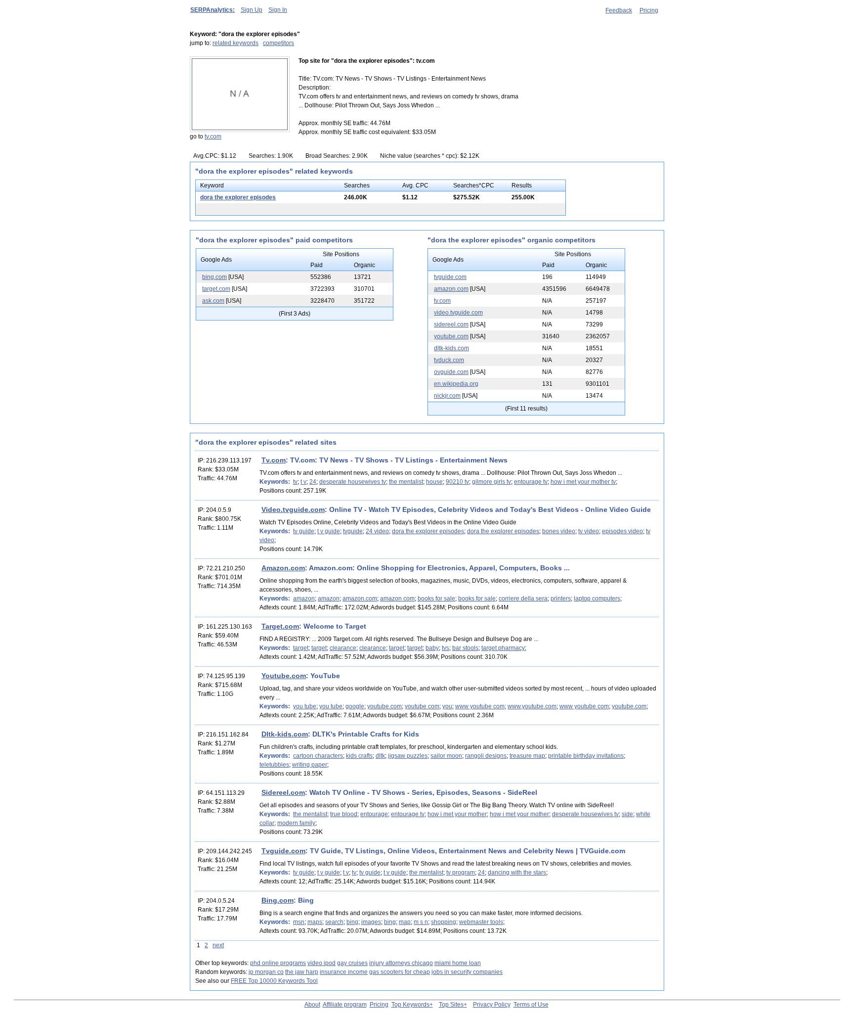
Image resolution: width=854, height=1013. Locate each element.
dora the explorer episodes (238, 197)
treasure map (527, 755)
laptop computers (597, 598)
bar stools (465, 648)
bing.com (214, 277)
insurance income (344, 971)
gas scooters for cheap (399, 971)
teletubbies (274, 764)
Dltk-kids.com (284, 734)
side (627, 814)
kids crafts (359, 755)
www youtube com (480, 706)
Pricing (649, 10)
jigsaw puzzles (407, 755)
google (354, 706)
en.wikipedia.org (456, 383)
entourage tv (531, 481)
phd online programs (278, 963)
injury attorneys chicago (401, 963)
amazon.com (451, 288)
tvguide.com (450, 277)
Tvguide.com (283, 851)
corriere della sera (523, 598)
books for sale (436, 598)
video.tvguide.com (458, 312)
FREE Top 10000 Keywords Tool (274, 980)
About (312, 1004)
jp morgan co (266, 971)
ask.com (213, 300)
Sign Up (251, 9)
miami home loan (457, 963)
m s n (421, 922)
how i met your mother (457, 814)
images (371, 922)
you (447, 706)
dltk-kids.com (451, 348)
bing (352, 922)
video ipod (321, 963)
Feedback (618, 10)
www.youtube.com (532, 706)
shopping (443, 922)
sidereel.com (451, 324)
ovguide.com (451, 371)
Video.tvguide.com (293, 509)
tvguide (353, 531)
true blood (343, 814)
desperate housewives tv (352, 481)
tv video (588, 531)
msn (298, 922)
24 (312, 481)
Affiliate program (345, 1004)
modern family (296, 823)
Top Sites (451, 1004)
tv (295, 481)
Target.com (280, 626)
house (434, 481)
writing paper (309, 764)
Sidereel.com (283, 792)
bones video (558, 531)
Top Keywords (410, 1004)
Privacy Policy (492, 1004)
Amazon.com (283, 568)
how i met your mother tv (583, 481)
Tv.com (273, 460)
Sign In (277, 9)
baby (432, 648)
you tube (304, 706)
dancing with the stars (517, 872)
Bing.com (277, 900)
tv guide (303, 531)
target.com (216, 288)
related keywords (235, 43)
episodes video (622, 531)
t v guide (328, 531)
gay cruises (352, 963)
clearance (343, 648)
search (334, 922)
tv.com (213, 136)
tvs (445, 648)
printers (561, 598)
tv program (460, 872)
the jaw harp (301, 971)
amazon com (397, 598)
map (405, 922)
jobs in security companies (467, 971)
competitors (278, 43)
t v (303, 481)
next (218, 945)
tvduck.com (449, 360)
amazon (304, 598)
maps (314, 922)
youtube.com (451, 336)
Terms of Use (531, 1004)
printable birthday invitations (586, 755)
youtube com (422, 706)
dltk (380, 755)
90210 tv (457, 481)
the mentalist (406, 481)
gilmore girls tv (491, 481)
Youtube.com (283, 676)
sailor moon (446, 755)
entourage (374, 814)
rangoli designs (486, 755)
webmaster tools (481, 922)
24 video (377, 531)
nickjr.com (447, 395)
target (300, 648)
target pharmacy (503, 648)
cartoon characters (318, 755)
